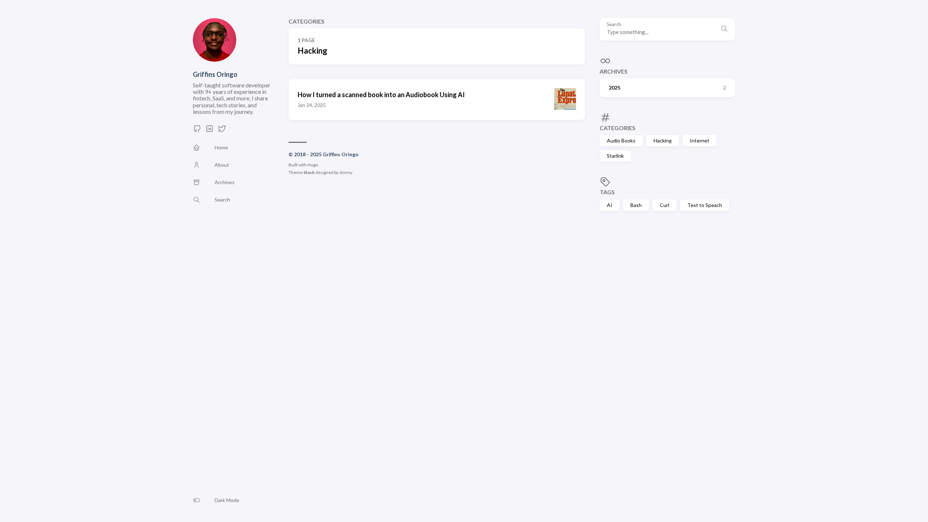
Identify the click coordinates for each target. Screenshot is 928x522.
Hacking (663, 140)
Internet (699, 140)
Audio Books (621, 140)
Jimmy (345, 172)
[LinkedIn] (209, 130)
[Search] (724, 29)
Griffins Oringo (215, 74)
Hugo (312, 164)
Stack (309, 172)
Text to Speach (704, 205)
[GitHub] (197, 130)
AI (609, 205)
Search (614, 24)
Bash (636, 205)
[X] (222, 130)
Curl (664, 205)
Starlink (615, 156)
